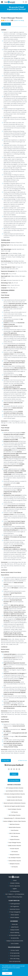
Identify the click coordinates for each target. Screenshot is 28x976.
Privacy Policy (14, 780)
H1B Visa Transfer (15, 950)
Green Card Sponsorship (14, 961)
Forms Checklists (15, 943)
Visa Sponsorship (15, 938)
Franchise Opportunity (15, 886)
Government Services (15, 909)
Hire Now (6, 24)
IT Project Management (14, 912)
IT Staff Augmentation (15, 903)
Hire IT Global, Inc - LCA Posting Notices (14, 894)
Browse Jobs (15, 924)
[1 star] (8, 769)
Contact (15, 880)
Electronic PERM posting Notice (14, 897)
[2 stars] (11, 769)
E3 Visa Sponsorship (14, 953)
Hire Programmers (14, 906)
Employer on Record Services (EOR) (14, 940)
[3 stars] (14, 769)
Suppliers (15, 888)
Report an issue (23, 760)
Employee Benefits (14, 929)
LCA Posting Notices (15, 891)
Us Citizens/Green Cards (14, 935)
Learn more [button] (5, 969)
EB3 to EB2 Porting (14, 958)
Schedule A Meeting (14, 883)
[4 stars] (16, 769)
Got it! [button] (7, 973)
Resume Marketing (14, 932)
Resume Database (14, 917)
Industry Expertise (15, 914)
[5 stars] (19, 769)
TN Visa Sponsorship (15, 956)
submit (14, 774)
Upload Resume (14, 927)
